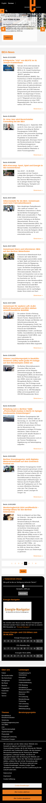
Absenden (23, 593)
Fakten (4, 673)
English (4, 3)
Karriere (4, 693)
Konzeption (22, 677)
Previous (3, 29)
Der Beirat (5, 683)
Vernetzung (5, 720)
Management (6, 680)
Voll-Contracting (23, 703)
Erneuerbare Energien (8, 739)
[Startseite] (33, 6)
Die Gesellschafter (7, 675)
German (11, 3)
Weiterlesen (37, 109)
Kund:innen (5, 690)
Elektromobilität (23, 706)
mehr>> (8, 37)
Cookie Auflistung (9, 779)
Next (42, 29)
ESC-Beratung (23, 685)
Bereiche (4, 685)
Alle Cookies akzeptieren (22, 798)
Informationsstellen (24, 680)
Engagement (5, 688)
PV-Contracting (23, 696)
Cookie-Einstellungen (22, 785)
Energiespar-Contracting (9, 737)
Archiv (23, 571)
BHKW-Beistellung (24, 709)
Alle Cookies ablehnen (22, 792)
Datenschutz (7, 773)
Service (4, 696)
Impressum (7, 776)
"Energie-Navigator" (23, 627)
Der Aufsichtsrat (7, 678)
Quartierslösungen (7, 731)
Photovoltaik (5, 734)
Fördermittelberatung (25, 682)
